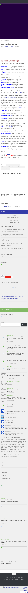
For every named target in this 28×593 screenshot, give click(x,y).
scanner (7, 453)
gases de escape (20, 446)
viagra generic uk (16, 103)
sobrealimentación (23, 454)
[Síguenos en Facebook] (22, 212)
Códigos (18, 441)
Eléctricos (4, 469)
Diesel (8, 351)
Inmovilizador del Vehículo (13, 383)
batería (17, 438)
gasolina (4, 448)
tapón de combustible (5, 168)
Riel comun (3, 453)
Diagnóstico (10, 381)
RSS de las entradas (6, 293)
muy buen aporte (9, 422)
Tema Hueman (21, 579)
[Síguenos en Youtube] (24, 212)
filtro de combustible (10, 446)
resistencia (24, 451)
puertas (18, 166)
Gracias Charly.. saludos (10, 417)
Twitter (24, 588)
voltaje (15, 456)
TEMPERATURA (4, 456)
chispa (8, 439)
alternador (3, 437)
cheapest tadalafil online (10, 97)
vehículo (12, 456)
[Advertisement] (14, 24)
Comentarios (6, 206)
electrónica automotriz (16, 444)
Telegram (25, 590)
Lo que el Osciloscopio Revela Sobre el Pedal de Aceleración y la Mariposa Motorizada (12, 297)
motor (9, 449)
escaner (3, 446)
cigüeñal (12, 439)
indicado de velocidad (5, 166)
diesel (19, 443)
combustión (22, 439)
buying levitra (19, 92)
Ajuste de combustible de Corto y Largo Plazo (12, 248)
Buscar (2, 322)
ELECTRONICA (4, 444)
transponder (9, 456)
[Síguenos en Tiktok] (26, 212)
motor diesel (16, 449)
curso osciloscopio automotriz (12, 441)
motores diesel (23, 449)
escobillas (17, 164)
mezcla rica (4, 449)
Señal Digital (10, 454)
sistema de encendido (16, 454)
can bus (5, 439)
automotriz (10, 437)
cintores (8, 164)
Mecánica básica (5, 40)
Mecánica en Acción (8, 46)
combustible (17, 439)
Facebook (25, 587)
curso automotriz (4, 441)
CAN (2, 439)
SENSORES (4, 454)
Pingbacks (17, 206)
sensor (10, 453)
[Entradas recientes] (4, 331)
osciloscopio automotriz (17, 451)
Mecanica (14, 448)
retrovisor (22, 166)
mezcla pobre (22, 448)
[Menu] (26, 1)
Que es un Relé (10, 404)
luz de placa (13, 166)
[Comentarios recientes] (17, 331)
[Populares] (11, 331)
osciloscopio (8, 451)
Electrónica (10, 335)
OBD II (2, 451)
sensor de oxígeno (18, 453)
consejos (12, 164)
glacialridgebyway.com (14, 98)
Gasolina (13, 351)
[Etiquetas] (24, 331)
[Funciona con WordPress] (10, 579)
